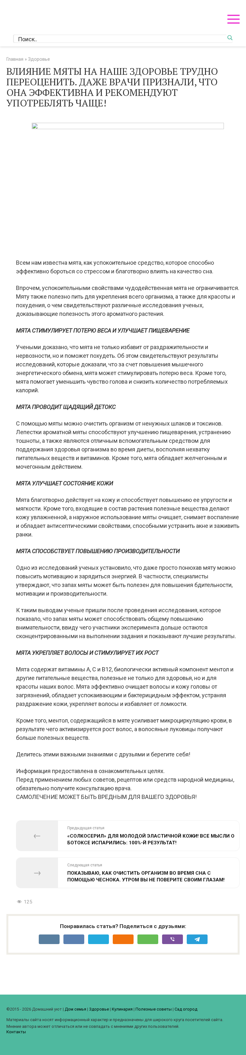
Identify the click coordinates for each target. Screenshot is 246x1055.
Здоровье (99, 1009)
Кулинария (122, 1009)
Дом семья (75, 1009)
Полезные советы (153, 1009)
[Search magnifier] (229, 38)
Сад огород (186, 1009)
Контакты (16, 1031)
